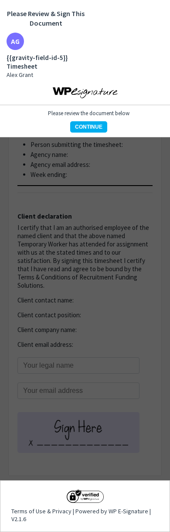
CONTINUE (88, 127)
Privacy (61, 511)
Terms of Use (29, 511)
